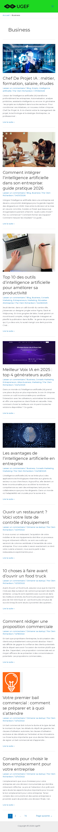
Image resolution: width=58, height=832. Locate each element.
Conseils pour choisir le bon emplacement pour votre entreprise (27, 764)
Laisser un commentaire (14, 88)
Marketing (32, 300)
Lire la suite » (9, 122)
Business (36, 193)
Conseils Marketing (45, 379)
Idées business (24, 382)
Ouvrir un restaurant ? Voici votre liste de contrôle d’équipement (26, 517)
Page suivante (44, 816)
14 (26, 816)
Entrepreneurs (20, 300)
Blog (29, 88)
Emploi (35, 88)
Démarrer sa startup (36, 527)
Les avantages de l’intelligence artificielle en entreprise (29, 458)
